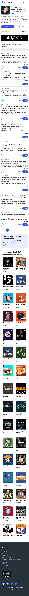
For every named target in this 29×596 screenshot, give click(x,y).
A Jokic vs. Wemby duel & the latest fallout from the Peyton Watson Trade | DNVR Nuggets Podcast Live (14, 108)
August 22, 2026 (5, 53)
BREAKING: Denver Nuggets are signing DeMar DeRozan (13, 74)
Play (26, 67)
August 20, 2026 (5, 104)
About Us (4, 551)
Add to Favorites (9, 26)
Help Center (5, 565)
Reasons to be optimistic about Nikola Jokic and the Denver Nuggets (13, 215)
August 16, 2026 (5, 194)
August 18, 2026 (5, 159)
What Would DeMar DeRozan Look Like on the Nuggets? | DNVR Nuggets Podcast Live (14, 144)
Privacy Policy (5, 555)
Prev (3, 230)
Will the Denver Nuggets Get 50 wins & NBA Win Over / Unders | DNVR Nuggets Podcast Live (13, 179)
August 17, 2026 (4, 175)
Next (25, 230)
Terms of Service (6, 557)
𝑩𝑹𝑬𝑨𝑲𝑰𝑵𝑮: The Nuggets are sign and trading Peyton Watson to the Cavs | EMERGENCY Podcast (12, 126)
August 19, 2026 (5, 141)
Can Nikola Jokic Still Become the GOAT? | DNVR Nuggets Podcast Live (14, 162)
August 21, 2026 (5, 71)
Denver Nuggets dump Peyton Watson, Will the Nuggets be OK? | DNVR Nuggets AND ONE (14, 57)
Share (22, 26)
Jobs (3, 553)
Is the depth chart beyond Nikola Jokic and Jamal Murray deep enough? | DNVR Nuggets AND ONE (13, 197)
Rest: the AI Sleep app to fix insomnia (11, 559)
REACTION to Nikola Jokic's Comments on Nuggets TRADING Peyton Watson (14, 91)
